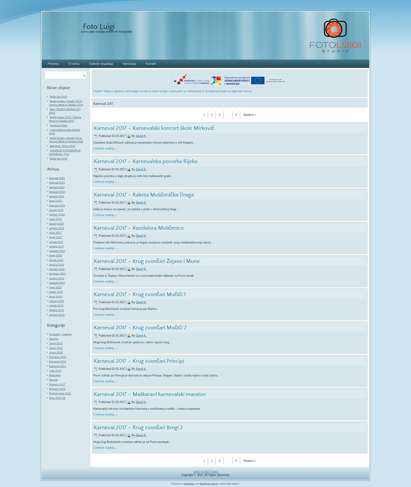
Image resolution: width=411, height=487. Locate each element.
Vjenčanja (129, 63)
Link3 (214, 471)
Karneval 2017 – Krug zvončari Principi (139, 361)
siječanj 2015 (57, 314)
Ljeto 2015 (55, 370)
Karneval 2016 (57, 361)
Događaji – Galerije (60, 334)
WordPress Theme (209, 484)
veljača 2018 (56, 228)
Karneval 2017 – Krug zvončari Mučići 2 (140, 328)
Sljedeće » (249, 114)
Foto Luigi (99, 26)
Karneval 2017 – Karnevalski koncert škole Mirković (154, 128)
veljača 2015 (56, 310)
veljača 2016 (56, 264)
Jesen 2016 (56, 348)
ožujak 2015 (56, 305)
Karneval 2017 (57, 366)
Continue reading (105, 148)
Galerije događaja (101, 63)
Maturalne (55, 375)
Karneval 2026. (59, 125)
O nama (73, 63)
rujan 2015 (55, 287)
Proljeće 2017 (57, 384)
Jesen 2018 (56, 352)
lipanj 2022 (55, 200)
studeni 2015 (56, 278)
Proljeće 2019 (57, 389)
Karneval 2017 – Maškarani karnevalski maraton (150, 394)
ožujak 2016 (56, 260)
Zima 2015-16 (57, 398)
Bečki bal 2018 (58, 158)
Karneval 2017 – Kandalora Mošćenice (139, 228)
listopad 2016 (57, 251)
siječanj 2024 (57, 187)
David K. (141, 136)
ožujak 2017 (56, 242)
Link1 (196, 471)
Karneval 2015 (57, 357)
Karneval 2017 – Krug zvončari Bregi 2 (138, 427)
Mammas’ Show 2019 (62, 146)
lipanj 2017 (55, 237)
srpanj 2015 (56, 292)
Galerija (53, 338)
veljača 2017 (56, 246)
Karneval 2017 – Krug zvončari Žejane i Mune (147, 261)
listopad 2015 (57, 283)
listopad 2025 (57, 178)
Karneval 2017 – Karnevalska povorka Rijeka (145, 161)
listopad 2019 (57, 205)
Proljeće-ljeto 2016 (60, 393)
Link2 (205, 471)
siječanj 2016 (57, 269)
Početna (53, 63)
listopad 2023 (57, 191)
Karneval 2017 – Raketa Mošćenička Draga (144, 195)
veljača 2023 (56, 196)
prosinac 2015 (57, 273)
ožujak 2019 (56, 210)
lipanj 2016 (55, 255)
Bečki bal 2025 (58, 96)
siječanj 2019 (57, 214)
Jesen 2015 (56, 343)
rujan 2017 (55, 232)
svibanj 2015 (56, 301)
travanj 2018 (56, 223)
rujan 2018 (55, 219)
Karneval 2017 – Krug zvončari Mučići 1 (140, 294)
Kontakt (151, 63)
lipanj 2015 (55, 296)
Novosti (53, 379)
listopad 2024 (57, 182)
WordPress (189, 484)
